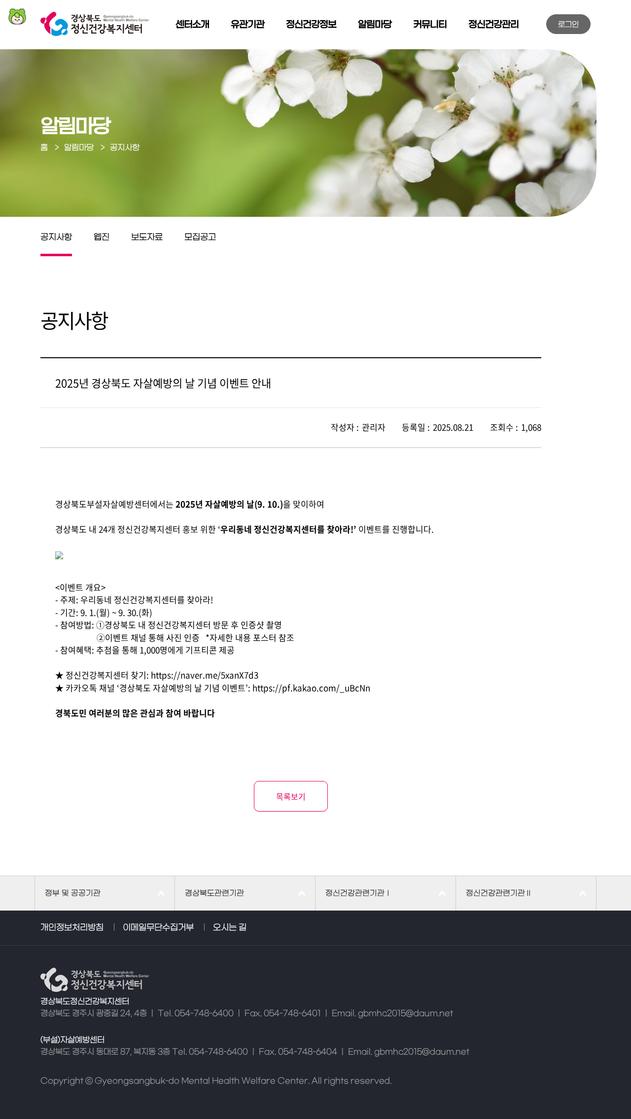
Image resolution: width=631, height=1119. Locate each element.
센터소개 (192, 24)
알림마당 (374, 24)
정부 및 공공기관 (73, 893)
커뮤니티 (430, 24)
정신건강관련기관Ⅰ (358, 893)
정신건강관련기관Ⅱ (499, 893)
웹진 (101, 237)
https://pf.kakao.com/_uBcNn (311, 687)
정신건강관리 (493, 24)
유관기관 (247, 24)
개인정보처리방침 (72, 928)
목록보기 (291, 796)
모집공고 (200, 237)
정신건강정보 (311, 24)
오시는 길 (229, 928)
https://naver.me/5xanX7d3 (204, 675)
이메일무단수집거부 (158, 928)
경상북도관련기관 (214, 893)
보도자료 (147, 237)
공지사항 (56, 237)
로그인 (568, 24)
